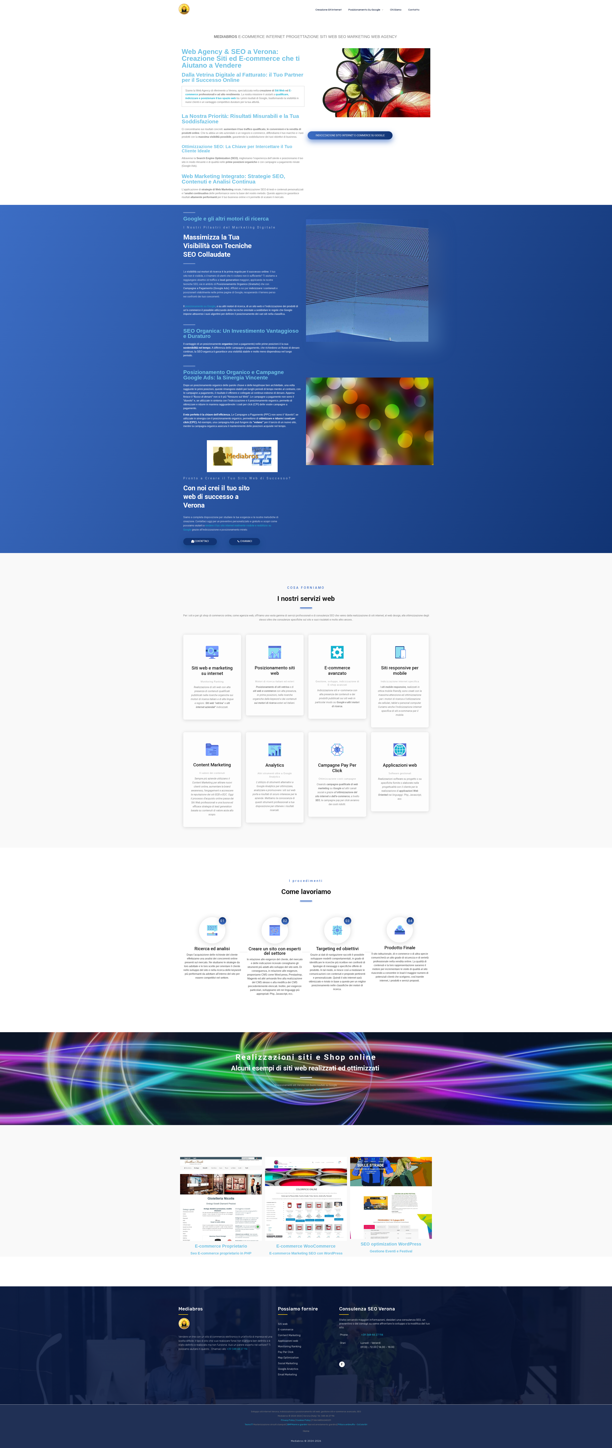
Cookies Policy (303, 1420)
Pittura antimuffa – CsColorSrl (352, 1424)
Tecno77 (249, 1424)
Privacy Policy (288, 1420)
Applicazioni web (400, 765)
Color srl (309, 1089)
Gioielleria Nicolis (292, 1089)
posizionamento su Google (200, 306)
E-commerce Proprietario (221, 1246)
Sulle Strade (323, 1089)
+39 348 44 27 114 (237, 1349)
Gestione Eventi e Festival (391, 1251)
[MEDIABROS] (184, 9)
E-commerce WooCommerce (305, 1246)
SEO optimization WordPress (391, 1244)
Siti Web (280, 90)
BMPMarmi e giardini (297, 1424)
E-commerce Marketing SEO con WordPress (305, 1253)
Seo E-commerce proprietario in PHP (220, 1253)
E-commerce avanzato (337, 670)
